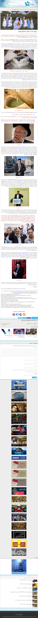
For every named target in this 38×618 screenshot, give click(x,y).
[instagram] (19, 615)
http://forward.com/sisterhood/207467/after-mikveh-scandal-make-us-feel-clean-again (17, 305)
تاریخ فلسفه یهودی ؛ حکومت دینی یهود (19, 445)
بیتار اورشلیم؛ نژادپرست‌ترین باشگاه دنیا (26, 583)
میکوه (32, 320)
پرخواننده (33, 577)
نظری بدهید (27, 33)
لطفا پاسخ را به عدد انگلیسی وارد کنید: (31, 371)
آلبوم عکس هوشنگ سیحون (21, 400)
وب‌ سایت (35, 366)
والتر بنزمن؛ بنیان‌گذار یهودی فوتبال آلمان (25, 579)
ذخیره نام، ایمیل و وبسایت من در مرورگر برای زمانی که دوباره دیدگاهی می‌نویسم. (24, 370)
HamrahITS (21, 614)
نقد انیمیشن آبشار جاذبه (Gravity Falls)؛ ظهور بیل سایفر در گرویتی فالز (21, 592)
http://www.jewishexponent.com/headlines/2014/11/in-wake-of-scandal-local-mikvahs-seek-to (18, 307)
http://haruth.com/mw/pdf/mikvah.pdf (8, 296)
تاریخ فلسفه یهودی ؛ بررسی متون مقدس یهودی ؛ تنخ (24, 600)
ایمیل (35, 362)
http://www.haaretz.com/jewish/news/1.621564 (10, 300)
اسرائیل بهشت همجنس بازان (32, 335)
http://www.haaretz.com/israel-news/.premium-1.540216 (12, 304)
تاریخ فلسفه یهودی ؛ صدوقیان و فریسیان (25, 596)
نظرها (29, 577)
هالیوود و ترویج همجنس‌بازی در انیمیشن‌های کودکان (19, 336)
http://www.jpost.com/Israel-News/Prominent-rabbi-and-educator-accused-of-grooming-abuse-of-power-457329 (18, 302)
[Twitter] (20, 615)
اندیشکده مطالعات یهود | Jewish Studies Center (14, 616)
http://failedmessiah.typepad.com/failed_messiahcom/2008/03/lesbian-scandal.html (17, 306)
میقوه (35, 320)
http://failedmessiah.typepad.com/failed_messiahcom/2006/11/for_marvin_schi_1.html (17, 297)
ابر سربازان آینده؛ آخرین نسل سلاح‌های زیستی (6, 323)
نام (36, 358)
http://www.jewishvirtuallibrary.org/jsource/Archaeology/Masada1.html (25, 293)
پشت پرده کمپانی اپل (8, 335)
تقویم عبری (24, 389)
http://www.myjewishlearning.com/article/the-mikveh (11, 294)
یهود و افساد (33, 9)
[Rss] (21, 615)
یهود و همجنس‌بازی (27, 9)
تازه (36, 577)
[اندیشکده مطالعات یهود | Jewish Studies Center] (19, 3)
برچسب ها (25, 577)
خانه (36, 9)
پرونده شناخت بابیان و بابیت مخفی (20, 423)
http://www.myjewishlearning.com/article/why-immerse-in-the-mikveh (13, 288)
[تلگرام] (18, 615)
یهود (25, 320)
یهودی (22, 320)
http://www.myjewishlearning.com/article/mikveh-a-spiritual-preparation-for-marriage (16, 295)
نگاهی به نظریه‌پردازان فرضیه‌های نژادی (31, 323)
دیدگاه (35, 347)
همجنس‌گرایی (28, 320)
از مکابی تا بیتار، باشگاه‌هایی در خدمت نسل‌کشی (24, 588)
